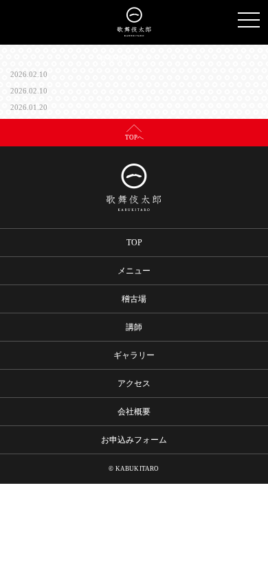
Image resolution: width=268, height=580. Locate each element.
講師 (134, 327)
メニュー (134, 271)
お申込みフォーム (134, 440)
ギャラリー (134, 355)
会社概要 (134, 411)
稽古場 (134, 299)
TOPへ (134, 137)
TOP (134, 242)
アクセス (134, 383)
